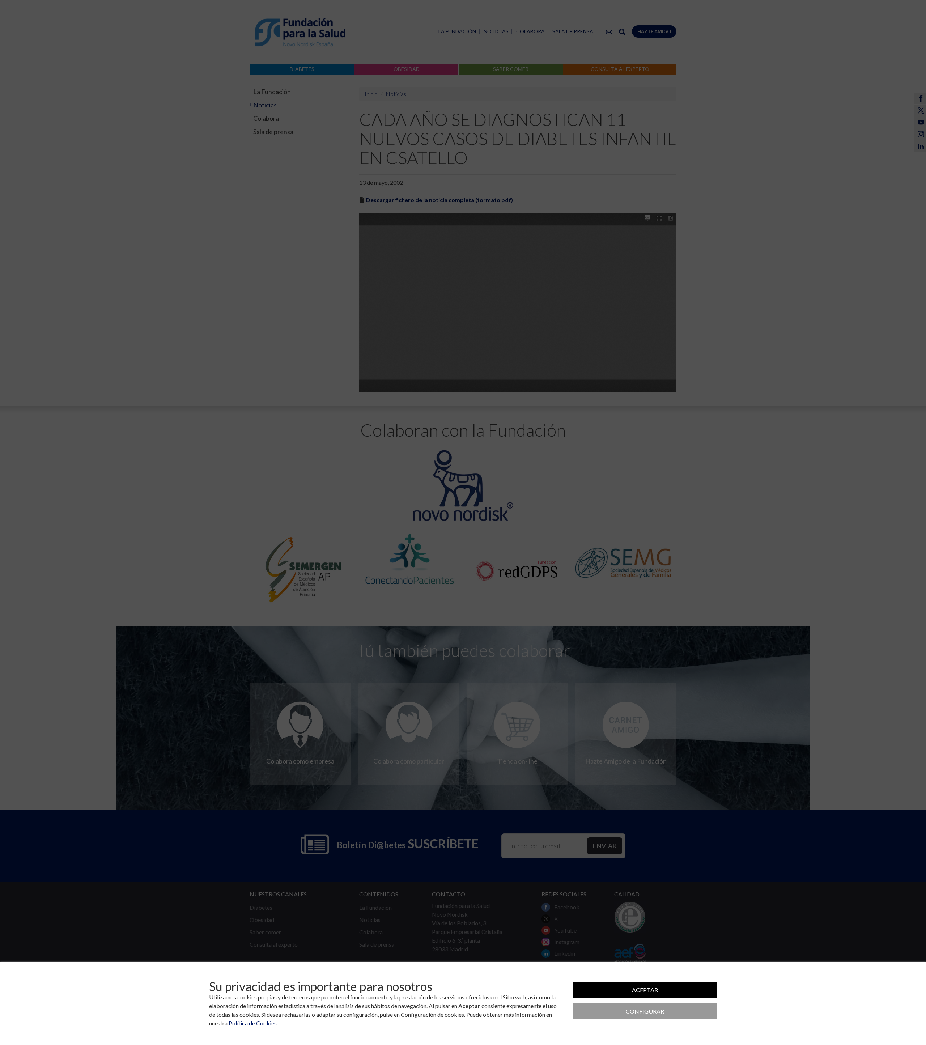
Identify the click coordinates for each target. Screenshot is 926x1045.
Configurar (645, 1011)
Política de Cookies (253, 1023)
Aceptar (645, 989)
